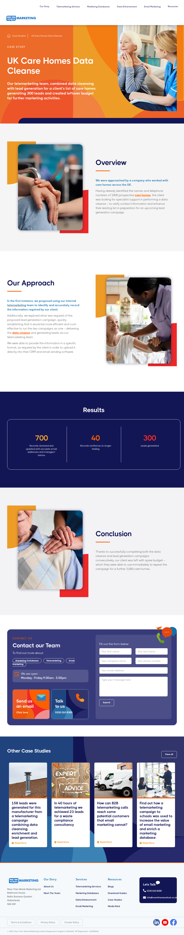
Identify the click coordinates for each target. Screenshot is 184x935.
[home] (21, 18)
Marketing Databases (27, 660)
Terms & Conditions (21, 922)
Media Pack (114, 906)
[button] (44, 8)
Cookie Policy (72, 922)
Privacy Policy (48, 922)
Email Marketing (84, 906)
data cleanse (21, 332)
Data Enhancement (86, 899)
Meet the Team (52, 893)
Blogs (111, 886)
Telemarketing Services (88, 886)
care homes (143, 195)
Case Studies (19, 36)
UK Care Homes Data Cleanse (46, 36)
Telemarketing (53, 660)
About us (49, 886)
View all (169, 754)
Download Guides (117, 893)
